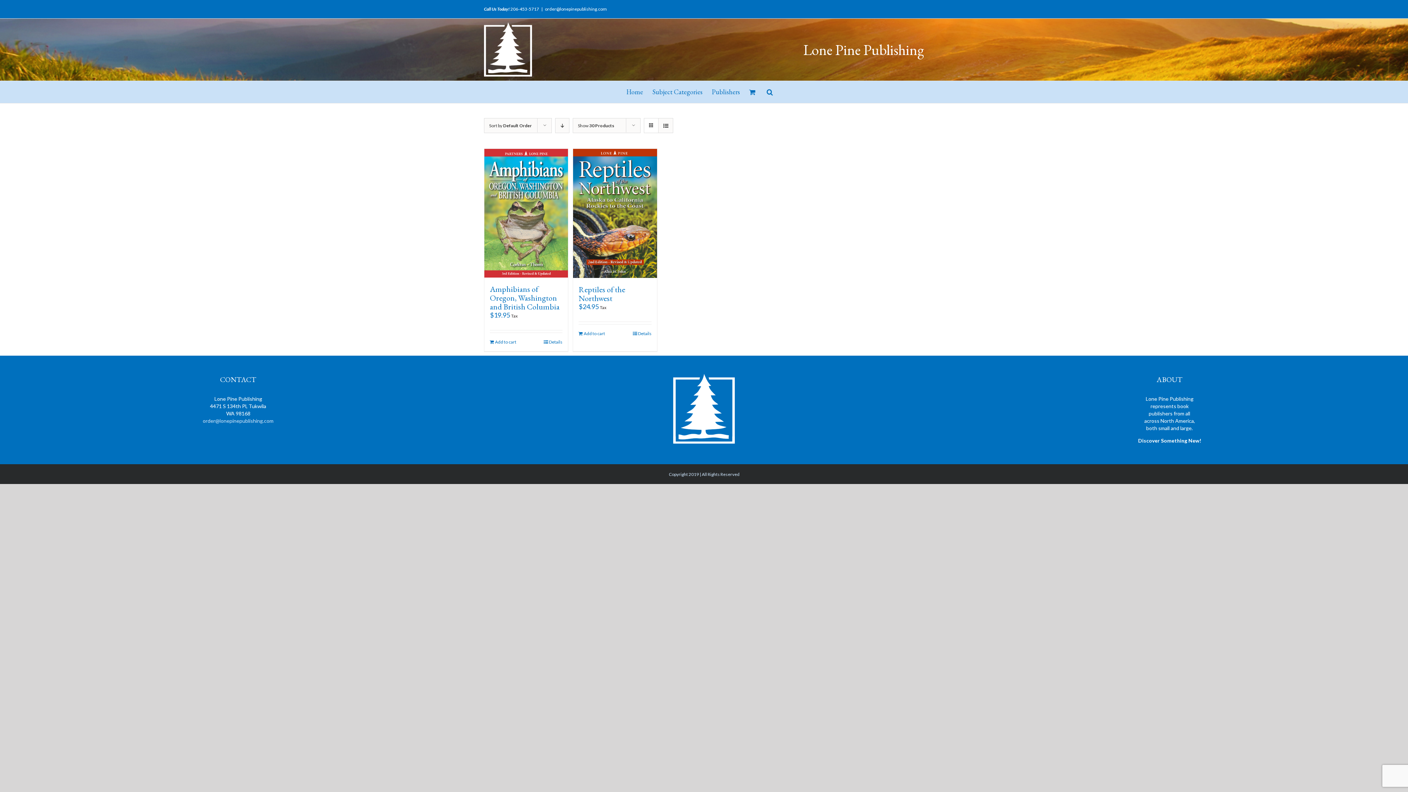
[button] (770, 92)
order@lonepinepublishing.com (576, 9)
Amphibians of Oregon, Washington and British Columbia (525, 298)
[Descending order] (562, 125)
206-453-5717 (524, 9)
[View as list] (666, 125)
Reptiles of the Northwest (602, 294)
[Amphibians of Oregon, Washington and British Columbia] (526, 213)
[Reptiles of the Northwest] (615, 213)
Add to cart (505, 342)
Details (555, 342)
